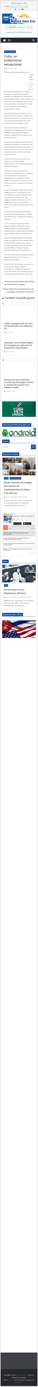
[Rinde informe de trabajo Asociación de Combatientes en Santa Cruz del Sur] (19, 466)
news (6, 585)
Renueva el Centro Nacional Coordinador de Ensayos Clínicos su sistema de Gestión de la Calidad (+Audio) (19, 383)
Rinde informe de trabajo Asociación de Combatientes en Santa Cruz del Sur (18, 488)
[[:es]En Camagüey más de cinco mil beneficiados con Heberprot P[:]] (19, 304)
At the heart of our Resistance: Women (15, 591)
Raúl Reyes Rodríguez (22, 497)
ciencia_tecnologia (10, 51)
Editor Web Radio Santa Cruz (24, 597)
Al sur (6, 478)
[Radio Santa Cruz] (4, 40)
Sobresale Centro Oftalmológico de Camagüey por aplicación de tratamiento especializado (18, 345)
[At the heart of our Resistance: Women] (19, 573)
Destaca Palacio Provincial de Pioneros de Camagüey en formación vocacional (18, 290)
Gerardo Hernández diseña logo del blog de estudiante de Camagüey (19, 282)
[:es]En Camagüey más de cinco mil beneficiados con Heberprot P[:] (18, 326)
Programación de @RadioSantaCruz (19, 32)
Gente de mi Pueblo (15, 478)
